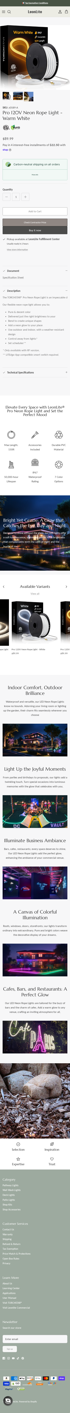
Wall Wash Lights (12, 1190)
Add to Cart (35, 211)
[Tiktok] (18, 1358)
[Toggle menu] (3, 11)
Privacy (6, 1263)
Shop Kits (7, 1204)
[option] (35, 57)
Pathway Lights (10, 1185)
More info (35, 175)
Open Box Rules (11, 1258)
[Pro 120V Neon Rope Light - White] (35, 622)
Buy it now (35, 230)
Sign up (10, 1349)
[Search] (10, 11)
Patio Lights (9, 1199)
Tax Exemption (10, 1248)
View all (35, 593)
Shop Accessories (12, 1209)
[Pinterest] (22, 1358)
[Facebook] (4, 1358)
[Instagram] (8, 1358)
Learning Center (11, 1288)
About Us (7, 1283)
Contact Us (8, 1229)
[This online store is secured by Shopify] (16, 1384)
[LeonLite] (35, 11)
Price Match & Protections (16, 1253)
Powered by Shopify (28, 1401)
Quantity (8, 189)
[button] (8, 1401)
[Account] (59, 11)
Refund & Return (11, 1244)
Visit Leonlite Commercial (16, 1307)
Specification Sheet (13, 277)
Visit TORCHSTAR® (12, 1302)
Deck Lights (9, 1194)
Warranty (8, 1234)
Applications (9, 1293)
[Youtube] (13, 1358)
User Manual (9, 1297)
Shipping (7, 1239)
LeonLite (14, 1401)
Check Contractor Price (35, 222)
